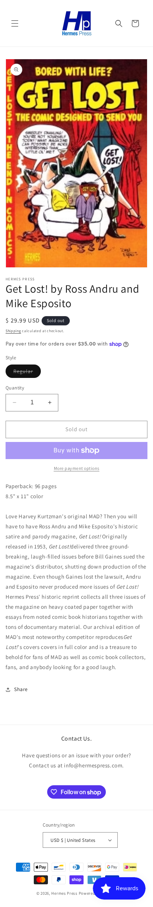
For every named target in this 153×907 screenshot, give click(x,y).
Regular (27, 372)
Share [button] (21, 689)
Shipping (13, 330)
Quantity (15, 388)
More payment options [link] (77, 468)
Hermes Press (64, 893)
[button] (15, 23)
